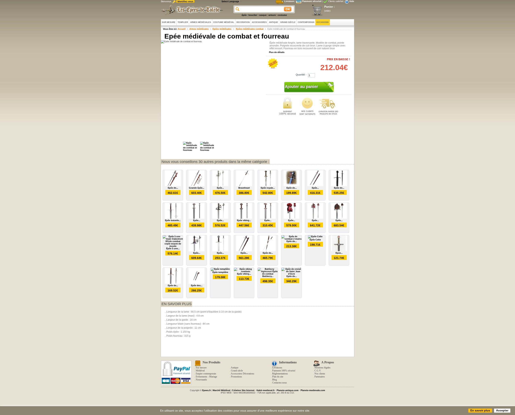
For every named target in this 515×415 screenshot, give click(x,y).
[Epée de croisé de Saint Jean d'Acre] (291, 274)
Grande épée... (196, 188)
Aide (351, 1)
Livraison (289, 1)
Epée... (220, 188)
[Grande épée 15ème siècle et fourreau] (196, 185)
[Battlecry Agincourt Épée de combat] (268, 274)
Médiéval (200, 370)
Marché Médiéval (221, 390)
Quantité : (301, 74)
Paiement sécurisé (311, 1)
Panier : (329, 6)
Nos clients (319, 373)
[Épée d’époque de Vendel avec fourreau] (268, 218)
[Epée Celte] (315, 236)
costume (282, 15)
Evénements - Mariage (206, 376)
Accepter (502, 410)
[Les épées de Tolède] (191, 10)
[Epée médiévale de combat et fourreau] (191, 150)
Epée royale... (268, 188)
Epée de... (173, 188)
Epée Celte (315, 239)
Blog (274, 379)
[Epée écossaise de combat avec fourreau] (220, 185)
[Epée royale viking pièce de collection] (268, 185)
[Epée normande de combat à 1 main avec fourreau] (220, 250)
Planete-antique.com (288, 390)
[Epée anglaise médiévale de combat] (220, 218)
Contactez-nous (279, 382)
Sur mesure (201, 367)
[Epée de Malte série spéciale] (268, 250)
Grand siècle (237, 370)
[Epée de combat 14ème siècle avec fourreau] (173, 185)
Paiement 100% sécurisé (283, 370)
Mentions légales (322, 367)
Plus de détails (276, 52)
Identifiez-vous (185, 1)
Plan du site (277, 376)
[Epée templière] (220, 269)
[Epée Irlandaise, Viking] (315, 185)
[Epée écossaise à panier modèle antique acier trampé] (339, 218)
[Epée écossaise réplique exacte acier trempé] (315, 218)
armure (272, 15)
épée (244, 15)
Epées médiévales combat (249, 29)
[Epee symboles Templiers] (339, 250)
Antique (234, 367)
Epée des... (196, 285)
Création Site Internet (243, 390)
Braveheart (244, 188)
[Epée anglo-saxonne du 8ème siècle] (196, 218)
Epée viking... (244, 220)
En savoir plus (177, 304)
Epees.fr (206, 390)
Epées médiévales (221, 29)
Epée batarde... (173, 220)
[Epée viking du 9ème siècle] (244, 218)
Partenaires (319, 376)
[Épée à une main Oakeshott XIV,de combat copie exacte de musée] (173, 246)
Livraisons (277, 367)
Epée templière (220, 272)
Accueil (181, 29)
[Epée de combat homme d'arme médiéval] (339, 185)
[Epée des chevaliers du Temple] (196, 283)
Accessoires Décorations (242, 373)
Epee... (339, 253)
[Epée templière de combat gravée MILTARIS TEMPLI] (244, 250)
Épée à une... (173, 248)
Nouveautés (201, 379)
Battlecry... (267, 276)
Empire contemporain (206, 373)
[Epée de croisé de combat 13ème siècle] (291, 185)
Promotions (236, 376)
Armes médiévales (199, 29)
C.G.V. (317, 370)
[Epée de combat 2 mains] (291, 239)
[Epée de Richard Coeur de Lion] (173, 283)
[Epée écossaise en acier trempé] (291, 218)
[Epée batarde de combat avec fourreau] (173, 218)
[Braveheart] (244, 185)
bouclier (252, 15)
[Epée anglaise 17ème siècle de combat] (196, 250)
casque (263, 15)
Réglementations (280, 373)
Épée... (267, 220)
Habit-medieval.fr (265, 390)
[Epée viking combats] (244, 271)
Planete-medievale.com (313, 390)
